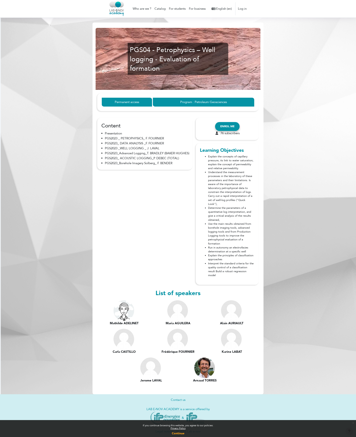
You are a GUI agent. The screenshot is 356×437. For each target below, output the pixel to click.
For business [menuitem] (197, 9)
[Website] (165, 418)
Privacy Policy (178, 428)
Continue (178, 433)
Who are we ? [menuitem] (142, 9)
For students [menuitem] (177, 9)
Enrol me (227, 126)
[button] (222, 8)
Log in (242, 9)
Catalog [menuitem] (160, 9)
